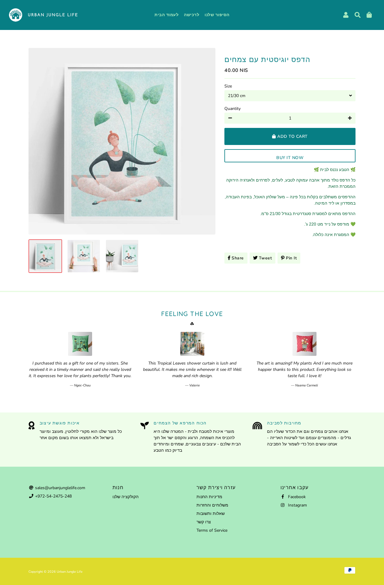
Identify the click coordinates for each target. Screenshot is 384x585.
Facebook (296, 497)
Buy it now (290, 158)
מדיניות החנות (209, 497)
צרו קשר (203, 522)
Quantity (232, 108)
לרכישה (191, 15)
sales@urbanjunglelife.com (59, 488)
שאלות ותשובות (210, 513)
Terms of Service (211, 530)
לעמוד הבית (166, 15)
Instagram (297, 505)
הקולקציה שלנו (125, 497)
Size (228, 86)
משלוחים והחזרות (212, 505)
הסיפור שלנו (217, 15)
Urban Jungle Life (69, 571)
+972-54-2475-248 (53, 496)
